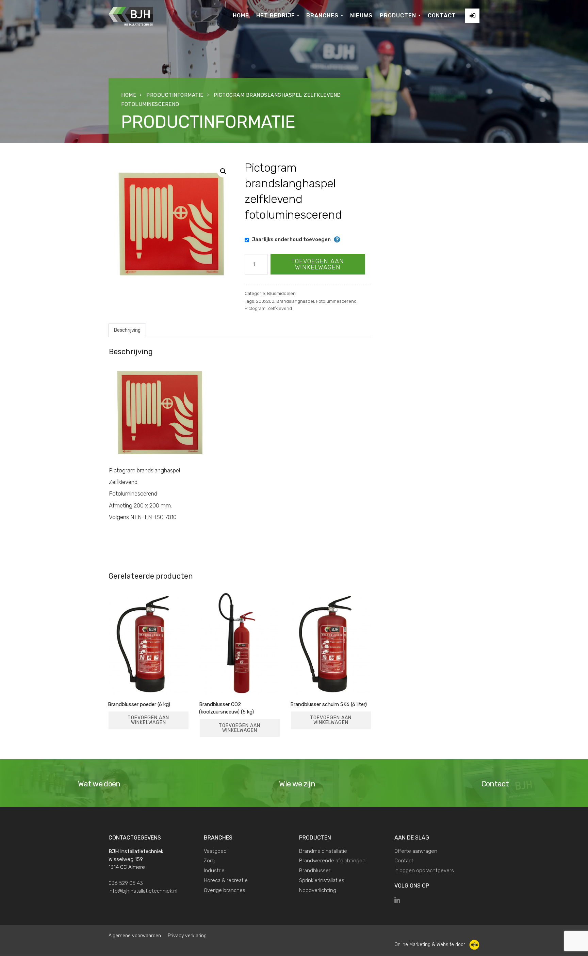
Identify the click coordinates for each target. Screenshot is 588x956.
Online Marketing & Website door (430, 944)
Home (128, 95)
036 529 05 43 (126, 883)
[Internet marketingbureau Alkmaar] (473, 944)
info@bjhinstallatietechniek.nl (143, 891)
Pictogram (255, 308)
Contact (403, 861)
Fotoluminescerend (336, 301)
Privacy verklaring (187, 936)
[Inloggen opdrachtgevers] (472, 16)
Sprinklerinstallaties (321, 880)
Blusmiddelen (281, 293)
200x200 (265, 301)
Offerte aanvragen (415, 851)
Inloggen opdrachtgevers (424, 870)
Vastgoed (215, 851)
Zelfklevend (279, 308)
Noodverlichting (317, 890)
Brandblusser (314, 870)
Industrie (214, 870)
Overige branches (224, 890)
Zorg (209, 861)
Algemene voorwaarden (135, 936)
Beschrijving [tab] (127, 330)
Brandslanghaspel (295, 301)
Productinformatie (174, 95)
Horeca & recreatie (226, 880)
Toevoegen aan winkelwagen (317, 264)
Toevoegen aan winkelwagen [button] (148, 720)
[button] (223, 171)
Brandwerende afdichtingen (332, 861)
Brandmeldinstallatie (323, 851)
